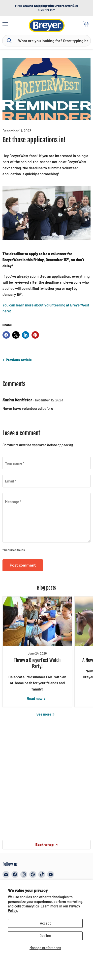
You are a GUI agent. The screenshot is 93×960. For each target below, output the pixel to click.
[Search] (9, 40)
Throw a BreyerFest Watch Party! (37, 663)
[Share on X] (16, 335)
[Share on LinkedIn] (25, 335)
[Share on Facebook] (6, 335)
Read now (35, 698)
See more (44, 714)
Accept (45, 923)
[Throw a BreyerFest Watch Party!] (37, 621)
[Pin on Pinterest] (35, 335)
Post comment (23, 565)
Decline (45, 935)
